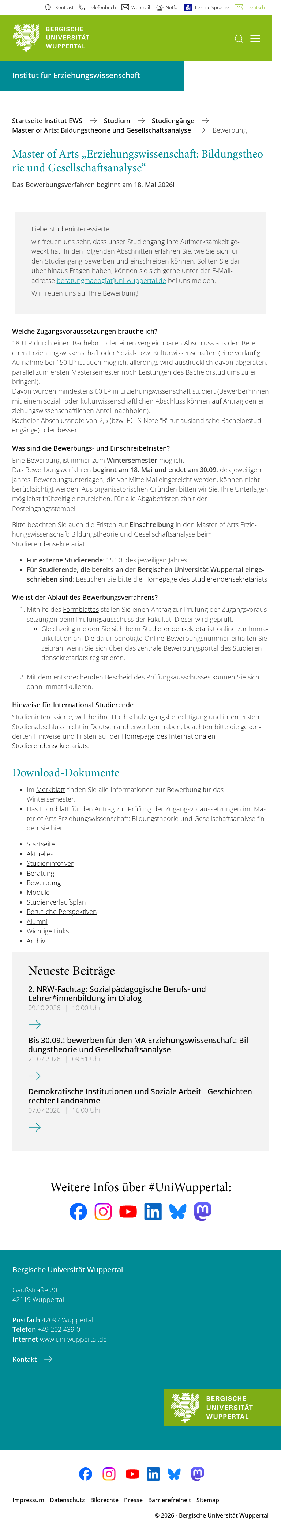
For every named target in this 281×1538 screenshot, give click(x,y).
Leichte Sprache (212, 7)
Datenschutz (67, 1500)
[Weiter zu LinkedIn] (153, 1211)
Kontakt (25, 1359)
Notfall (172, 7)
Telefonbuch (102, 7)
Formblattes (81, 609)
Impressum (28, 1500)
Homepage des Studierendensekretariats (205, 579)
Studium (118, 120)
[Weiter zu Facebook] (78, 1211)
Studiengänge (174, 120)
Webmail (140, 7)
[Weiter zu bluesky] (178, 1211)
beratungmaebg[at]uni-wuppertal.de (111, 280)
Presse (133, 1500)
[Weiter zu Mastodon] (202, 1211)
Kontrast (64, 7)
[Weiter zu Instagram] (103, 1211)
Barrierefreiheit (169, 1500)
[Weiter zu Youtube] (128, 1211)
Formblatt (54, 808)
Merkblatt (50, 789)
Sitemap (207, 1500)
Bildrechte (104, 1500)
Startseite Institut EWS (48, 120)
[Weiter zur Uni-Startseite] (63, 38)
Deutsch (256, 7)
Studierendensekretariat (178, 628)
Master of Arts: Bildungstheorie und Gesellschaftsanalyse (102, 130)
